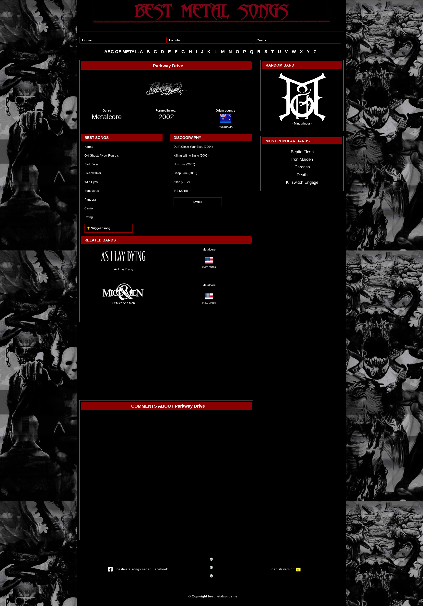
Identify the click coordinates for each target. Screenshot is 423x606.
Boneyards (91, 191)
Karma (88, 147)
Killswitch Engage (302, 182)
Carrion (89, 208)
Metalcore (107, 117)
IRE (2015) (181, 191)
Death (302, 174)
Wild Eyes (91, 182)
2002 (166, 117)
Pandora (90, 199)
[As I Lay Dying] (123, 257)
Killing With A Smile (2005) (191, 155)
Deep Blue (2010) (185, 173)
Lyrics (197, 202)
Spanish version (283, 569)
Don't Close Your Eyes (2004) (193, 147)
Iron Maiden (302, 159)
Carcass (302, 167)
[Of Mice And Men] (123, 292)
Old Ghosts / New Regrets (101, 155)
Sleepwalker (92, 173)
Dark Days (91, 164)
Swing (88, 217)
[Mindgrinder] (302, 96)
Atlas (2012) (182, 182)
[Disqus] (166, 476)
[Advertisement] (166, 358)
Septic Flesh (302, 151)
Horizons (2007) (184, 164)
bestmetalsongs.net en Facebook (142, 569)
